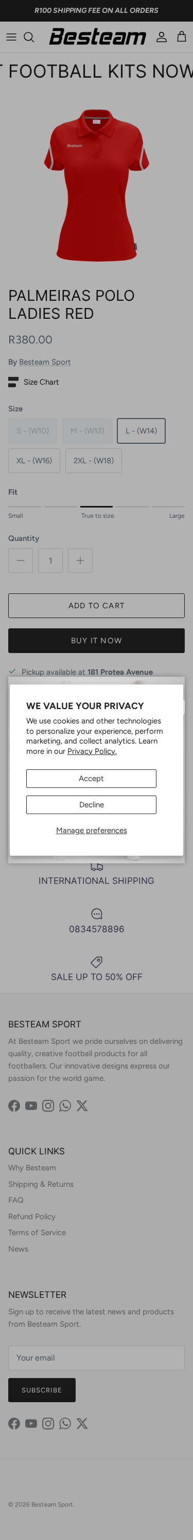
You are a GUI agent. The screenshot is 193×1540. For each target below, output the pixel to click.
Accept (91, 778)
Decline (91, 804)
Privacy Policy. (92, 751)
